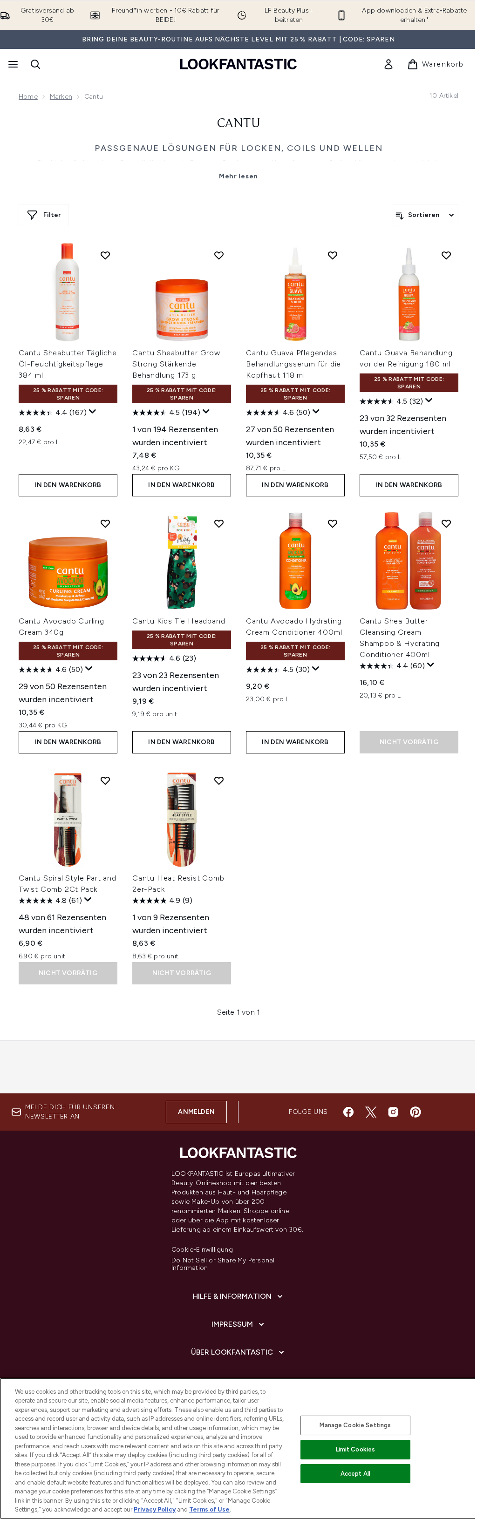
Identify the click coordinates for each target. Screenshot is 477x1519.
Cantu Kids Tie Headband (178, 621)
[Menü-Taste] (12, 64)
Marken (61, 97)
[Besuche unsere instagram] (393, 1112)
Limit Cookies (355, 1449)
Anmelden (196, 1112)
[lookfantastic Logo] (238, 64)
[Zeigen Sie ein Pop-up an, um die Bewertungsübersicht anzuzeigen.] (92, 411)
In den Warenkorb (67, 485)
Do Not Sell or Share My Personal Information (222, 1264)
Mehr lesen (238, 176)
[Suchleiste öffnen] (35, 64)
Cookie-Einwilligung (202, 1250)
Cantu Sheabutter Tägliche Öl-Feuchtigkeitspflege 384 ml (68, 364)
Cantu (238, 123)
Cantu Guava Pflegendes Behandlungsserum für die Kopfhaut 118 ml (293, 364)
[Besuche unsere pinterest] (415, 1112)
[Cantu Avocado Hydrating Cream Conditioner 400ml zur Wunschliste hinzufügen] (332, 523)
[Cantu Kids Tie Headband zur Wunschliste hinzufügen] (219, 523)
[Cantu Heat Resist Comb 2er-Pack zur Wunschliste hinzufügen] (219, 780)
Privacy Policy (155, 1509)
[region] (238, 1448)
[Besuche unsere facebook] (348, 1112)
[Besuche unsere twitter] (371, 1112)
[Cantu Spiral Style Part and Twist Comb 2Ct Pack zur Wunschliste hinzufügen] (105, 780)
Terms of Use (209, 1509)
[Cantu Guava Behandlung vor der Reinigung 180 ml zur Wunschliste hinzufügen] (446, 255)
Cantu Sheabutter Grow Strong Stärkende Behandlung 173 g (176, 364)
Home (28, 97)
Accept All (355, 1473)
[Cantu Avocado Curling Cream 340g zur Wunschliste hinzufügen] (105, 523)
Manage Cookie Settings (355, 1425)
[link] (388, 64)
